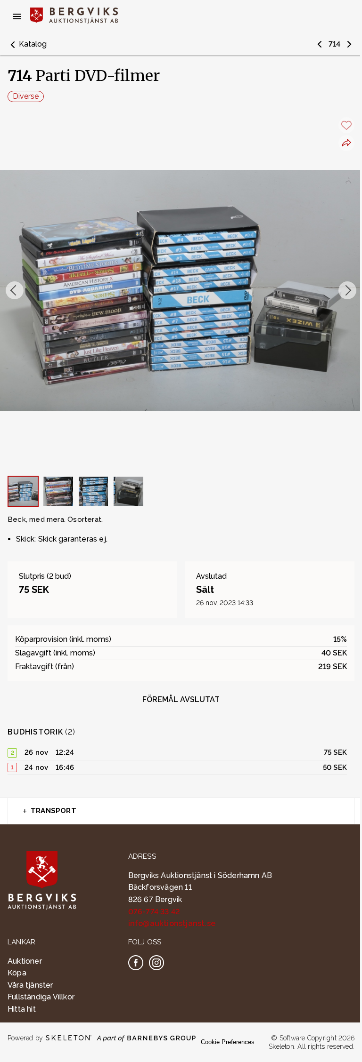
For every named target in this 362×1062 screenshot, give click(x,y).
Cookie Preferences (228, 1042)
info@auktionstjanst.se (171, 923)
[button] (27, 44)
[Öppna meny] (17, 16)
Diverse (26, 96)
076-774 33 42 (154, 911)
